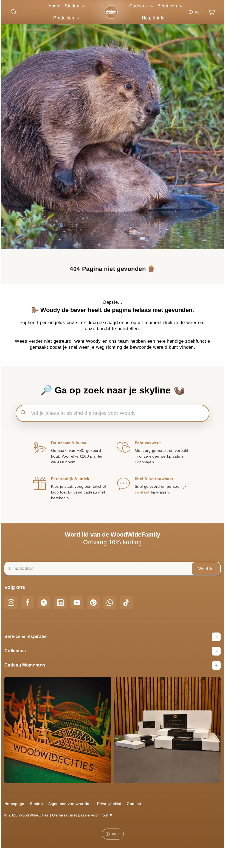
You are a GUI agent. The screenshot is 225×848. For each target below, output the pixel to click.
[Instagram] (11, 602)
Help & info (152, 30)
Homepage (14, 803)
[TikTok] (126, 602)
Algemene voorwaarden (70, 803)
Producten (66, 24)
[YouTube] (76, 602)
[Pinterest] (93, 602)
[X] (43, 602)
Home (54, 6)
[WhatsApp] (109, 602)
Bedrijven (151, 18)
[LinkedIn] (60, 602)
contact (142, 492)
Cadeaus (151, 6)
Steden (74, 12)
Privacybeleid (109, 803)
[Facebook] (27, 602)
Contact (134, 803)
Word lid (205, 568)
